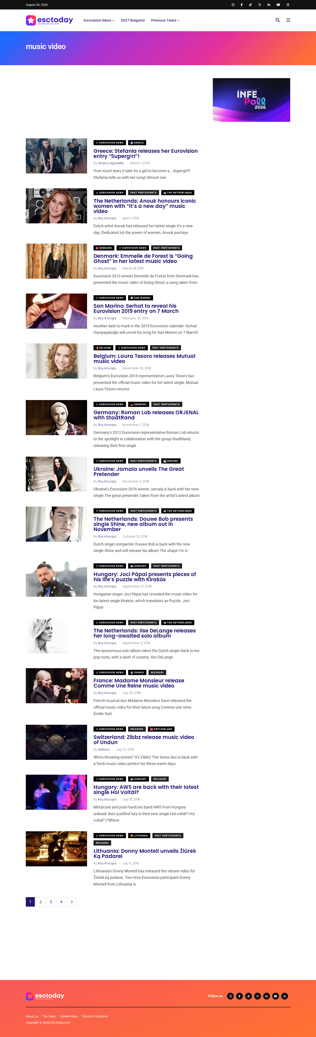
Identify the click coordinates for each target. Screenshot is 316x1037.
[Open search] (278, 20)
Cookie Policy (69, 1016)
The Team (49, 1016)
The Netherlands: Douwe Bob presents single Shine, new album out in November (143, 524)
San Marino (142, 298)
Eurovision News (97, 20)
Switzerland (162, 729)
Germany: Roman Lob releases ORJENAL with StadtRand (146, 415)
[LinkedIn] (266, 996)
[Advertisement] (113, 108)
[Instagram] (230, 996)
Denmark (105, 248)
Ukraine (172, 461)
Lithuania (140, 835)
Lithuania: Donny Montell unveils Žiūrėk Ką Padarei (145, 854)
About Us (32, 1016)
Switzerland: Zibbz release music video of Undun (144, 740)
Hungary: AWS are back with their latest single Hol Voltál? (146, 790)
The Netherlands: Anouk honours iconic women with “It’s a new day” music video (145, 206)
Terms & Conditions (95, 1016)
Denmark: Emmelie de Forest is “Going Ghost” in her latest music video (143, 259)
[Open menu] (288, 20)
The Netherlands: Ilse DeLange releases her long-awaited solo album (145, 633)
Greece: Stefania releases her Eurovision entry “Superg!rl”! (146, 153)
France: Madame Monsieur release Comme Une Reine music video (139, 683)
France (138, 672)
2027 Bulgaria (133, 20)
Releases (157, 672)
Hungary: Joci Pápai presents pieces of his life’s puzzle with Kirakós (145, 577)
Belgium (104, 347)
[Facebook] (239, 996)
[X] (257, 996)
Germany (140, 404)
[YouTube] (275, 996)
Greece (138, 142)
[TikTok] (248, 996)
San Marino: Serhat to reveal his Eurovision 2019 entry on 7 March (136, 309)
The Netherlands (179, 192)
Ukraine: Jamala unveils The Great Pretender (139, 472)
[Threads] (284, 996)
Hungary (140, 566)
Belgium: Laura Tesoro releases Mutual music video (144, 358)
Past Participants (143, 192)
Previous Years (163, 20)
